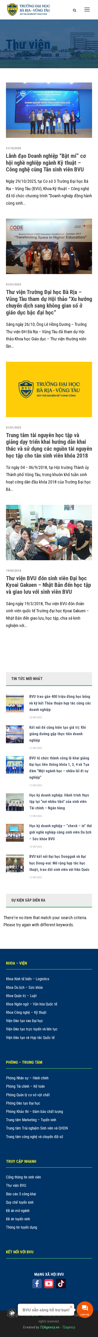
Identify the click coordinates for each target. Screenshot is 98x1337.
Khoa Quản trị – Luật (21, 996)
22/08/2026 (35, 717)
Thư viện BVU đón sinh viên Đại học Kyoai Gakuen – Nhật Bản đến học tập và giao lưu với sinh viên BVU (48, 585)
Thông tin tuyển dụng (21, 1227)
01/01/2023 (13, 284)
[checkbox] (12, 1313)
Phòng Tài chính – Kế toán (25, 1086)
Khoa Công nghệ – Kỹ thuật (26, 1012)
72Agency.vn (49, 1327)
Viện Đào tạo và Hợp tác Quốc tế (30, 1037)
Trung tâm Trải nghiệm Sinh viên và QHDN (37, 1128)
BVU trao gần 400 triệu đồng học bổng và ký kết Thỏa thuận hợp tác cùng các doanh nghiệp (60, 703)
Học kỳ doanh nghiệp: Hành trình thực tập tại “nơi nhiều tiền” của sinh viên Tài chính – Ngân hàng (59, 801)
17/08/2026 (35, 748)
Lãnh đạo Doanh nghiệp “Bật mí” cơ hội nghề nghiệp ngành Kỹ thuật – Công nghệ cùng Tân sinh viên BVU (46, 163)
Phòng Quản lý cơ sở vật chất (28, 1095)
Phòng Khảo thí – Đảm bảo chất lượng (34, 1111)
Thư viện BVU (16, 1185)
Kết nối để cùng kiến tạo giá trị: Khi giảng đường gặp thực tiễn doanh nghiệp (57, 734)
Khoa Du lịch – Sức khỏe (24, 987)
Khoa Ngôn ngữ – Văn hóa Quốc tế (31, 1004)
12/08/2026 (35, 877)
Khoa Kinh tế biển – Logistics (27, 979)
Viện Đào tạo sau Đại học (24, 1020)
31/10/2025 (13, 148)
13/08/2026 (35, 846)
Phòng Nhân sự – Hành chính (27, 1078)
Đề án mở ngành (17, 1210)
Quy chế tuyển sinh (20, 1202)
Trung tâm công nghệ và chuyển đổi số (34, 1136)
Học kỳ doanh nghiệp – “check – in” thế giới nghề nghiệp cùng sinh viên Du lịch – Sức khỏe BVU (60, 832)
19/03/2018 (13, 570)
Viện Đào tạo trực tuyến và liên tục (32, 1029)
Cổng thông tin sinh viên (23, 1177)
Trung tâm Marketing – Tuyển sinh (31, 1120)
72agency (68, 1327)
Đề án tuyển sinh (18, 1219)
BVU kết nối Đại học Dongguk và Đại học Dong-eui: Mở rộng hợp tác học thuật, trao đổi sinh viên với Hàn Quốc (59, 863)
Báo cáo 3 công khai (21, 1194)
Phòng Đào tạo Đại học (23, 1103)
